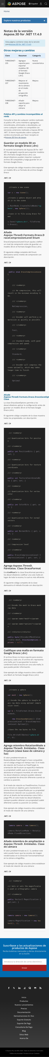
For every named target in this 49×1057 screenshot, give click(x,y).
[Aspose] (16, 3)
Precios (24, 1008)
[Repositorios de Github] (35, 988)
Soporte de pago (24, 1023)
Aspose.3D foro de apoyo (15, 137)
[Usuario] (40, 3)
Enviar (24, 968)
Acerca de (24, 1038)
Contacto (36, 1053)
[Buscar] (46, 3)
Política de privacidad (16, 1053)
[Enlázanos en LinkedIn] (19, 988)
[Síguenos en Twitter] (14, 988)
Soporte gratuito (24, 1019)
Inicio (24, 997)
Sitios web (23, 1034)
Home (7, 11)
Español (34, 4)
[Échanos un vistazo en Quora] (30, 988)
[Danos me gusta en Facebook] (9, 988)
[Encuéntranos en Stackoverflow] (24, 988)
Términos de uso (28, 1053)
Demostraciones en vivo (24, 1016)
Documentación (24, 1012)
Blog (24, 1031)
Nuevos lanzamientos (24, 1005)
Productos (24, 1001)
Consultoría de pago (23, 1027)
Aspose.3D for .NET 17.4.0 (20, 44)
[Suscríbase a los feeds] (40, 988)
